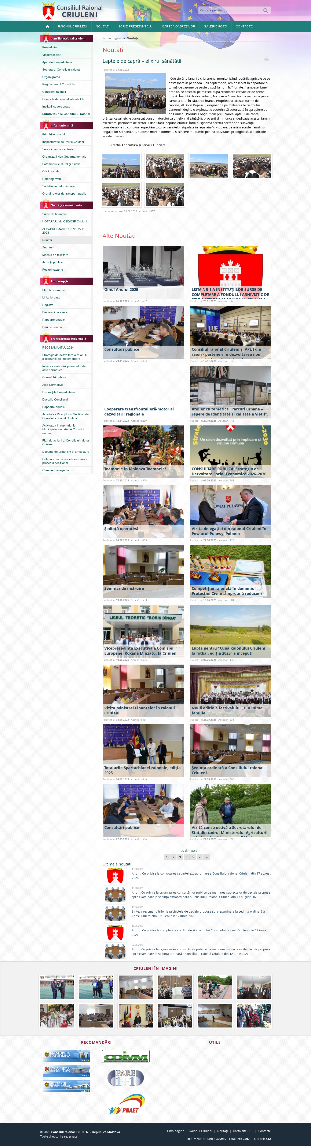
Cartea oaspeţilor (178, 26)
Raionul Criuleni (72, 26)
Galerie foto (215, 26)
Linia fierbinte (51, 297)
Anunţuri (48, 247)
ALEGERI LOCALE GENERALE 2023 (63, 230)
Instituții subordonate (56, 106)
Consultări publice (54, 377)
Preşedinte (49, 47)
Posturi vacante (52, 269)
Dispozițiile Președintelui (58, 392)
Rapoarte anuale (53, 319)
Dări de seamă (52, 327)
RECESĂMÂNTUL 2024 (58, 347)
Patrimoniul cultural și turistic (61, 164)
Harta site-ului (243, 1131)
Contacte (244, 26)
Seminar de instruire (124, 588)
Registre (48, 305)
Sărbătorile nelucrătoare (58, 186)
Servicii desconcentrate (57, 149)
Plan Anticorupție (53, 290)
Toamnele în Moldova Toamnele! (135, 468)
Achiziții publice (52, 262)
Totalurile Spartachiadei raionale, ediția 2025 (142, 770)
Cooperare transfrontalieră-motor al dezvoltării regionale (139, 411)
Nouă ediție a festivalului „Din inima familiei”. (227, 710)
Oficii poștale (50, 171)
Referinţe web (51, 178)
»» (206, 857)
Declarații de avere (54, 312)
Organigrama (51, 77)
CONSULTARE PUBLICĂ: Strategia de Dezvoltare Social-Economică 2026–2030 (229, 471)
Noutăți (47, 240)
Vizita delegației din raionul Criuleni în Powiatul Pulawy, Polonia (229, 531)
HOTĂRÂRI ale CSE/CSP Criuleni (64, 221)
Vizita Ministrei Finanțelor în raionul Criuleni (139, 710)
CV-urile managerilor (56, 470)
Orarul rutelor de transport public (64, 193)
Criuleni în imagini (155, 968)
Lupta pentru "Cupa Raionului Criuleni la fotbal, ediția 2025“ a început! (228, 651)
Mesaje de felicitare (55, 254)
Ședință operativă (121, 528)
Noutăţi (103, 26)
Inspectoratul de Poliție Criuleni (63, 141)
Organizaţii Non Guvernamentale (64, 156)
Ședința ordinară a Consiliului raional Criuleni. (228, 770)
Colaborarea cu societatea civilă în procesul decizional (65, 461)
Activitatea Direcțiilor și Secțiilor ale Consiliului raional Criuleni (65, 416)
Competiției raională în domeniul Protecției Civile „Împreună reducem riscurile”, (227, 593)
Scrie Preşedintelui (136, 26)
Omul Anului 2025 (121, 289)
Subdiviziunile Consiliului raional (66, 114)
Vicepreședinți (51, 54)
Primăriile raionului (54, 134)
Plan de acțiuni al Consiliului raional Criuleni (65, 442)
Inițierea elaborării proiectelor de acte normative (64, 368)
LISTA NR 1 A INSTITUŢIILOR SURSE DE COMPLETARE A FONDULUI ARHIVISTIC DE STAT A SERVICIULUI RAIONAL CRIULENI (230, 294)
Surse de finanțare (54, 214)
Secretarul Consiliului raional (61, 69)
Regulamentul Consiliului (58, 84)
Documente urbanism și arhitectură (65, 451)
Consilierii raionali (54, 91)
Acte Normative (52, 384)
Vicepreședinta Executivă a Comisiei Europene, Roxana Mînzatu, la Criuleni (141, 651)
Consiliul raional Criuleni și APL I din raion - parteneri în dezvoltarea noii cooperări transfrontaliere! (226, 354)
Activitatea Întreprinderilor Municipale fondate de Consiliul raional (63, 429)
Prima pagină (112, 38)
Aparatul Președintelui (57, 62)
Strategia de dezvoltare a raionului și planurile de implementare (65, 356)
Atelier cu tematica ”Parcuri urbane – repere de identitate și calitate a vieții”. (230, 411)
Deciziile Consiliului (55, 399)
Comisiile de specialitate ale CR (63, 99)
